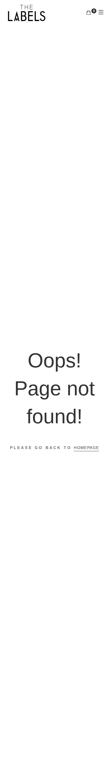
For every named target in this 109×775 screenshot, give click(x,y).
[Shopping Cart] (88, 12)
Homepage (86, 447)
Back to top (98, 760)
